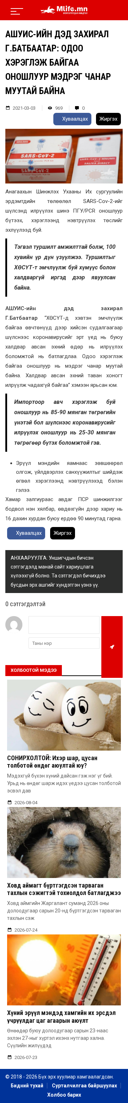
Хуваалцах (74, 119)
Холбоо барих (64, 1095)
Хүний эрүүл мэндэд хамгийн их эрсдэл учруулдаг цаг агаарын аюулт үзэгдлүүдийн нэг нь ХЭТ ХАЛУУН (61, 1020)
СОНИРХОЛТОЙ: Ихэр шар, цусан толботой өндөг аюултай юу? (52, 761)
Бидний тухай (27, 1085)
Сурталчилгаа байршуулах (84, 1085)
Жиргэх (108, 119)
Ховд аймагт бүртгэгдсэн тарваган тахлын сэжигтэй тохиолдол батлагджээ (64, 889)
